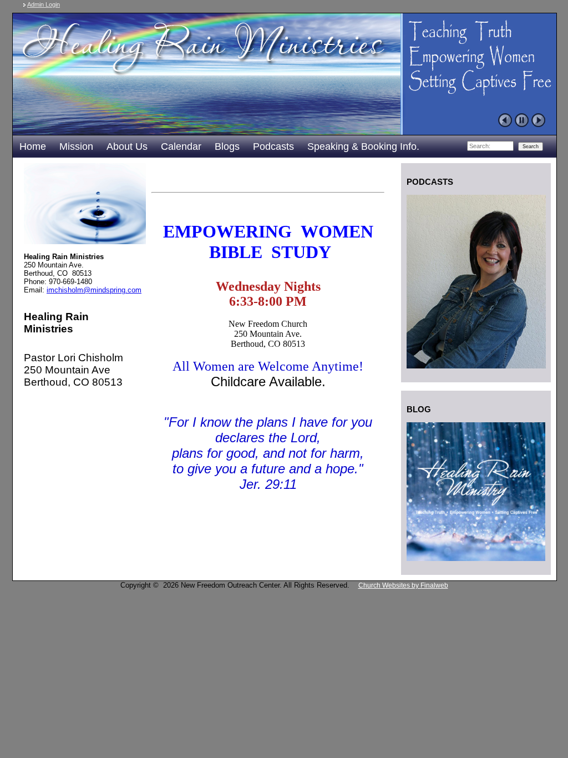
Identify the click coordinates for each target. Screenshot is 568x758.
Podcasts (273, 146)
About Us (127, 146)
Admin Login (43, 4)
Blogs (227, 146)
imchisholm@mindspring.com (94, 290)
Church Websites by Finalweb (403, 585)
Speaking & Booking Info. (363, 146)
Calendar (181, 146)
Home (32, 146)
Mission (76, 146)
